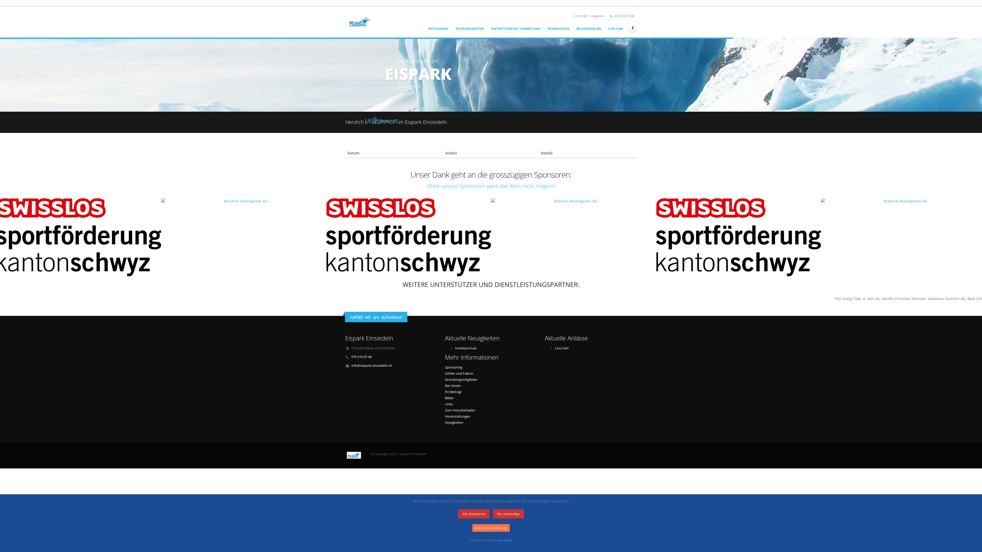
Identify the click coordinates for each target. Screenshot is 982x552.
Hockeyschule (465, 348)
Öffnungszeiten (470, 29)
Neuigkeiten (454, 422)
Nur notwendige (508, 514)
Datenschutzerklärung (491, 528)
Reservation (558, 29)
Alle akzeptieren (473, 514)
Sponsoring (453, 367)
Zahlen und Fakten (459, 373)
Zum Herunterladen (460, 410)
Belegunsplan (588, 29)
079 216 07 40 (624, 16)
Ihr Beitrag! (453, 392)
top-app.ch (504, 540)
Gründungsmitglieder (461, 379)
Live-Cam (615, 29)
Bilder (449, 398)
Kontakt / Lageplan (589, 16)
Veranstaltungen (457, 416)
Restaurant (438, 29)
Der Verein (453, 386)
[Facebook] (633, 28)
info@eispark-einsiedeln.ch (371, 365)
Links (449, 404)
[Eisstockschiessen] (361, 21)
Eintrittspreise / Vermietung (516, 29)
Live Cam (562, 348)
